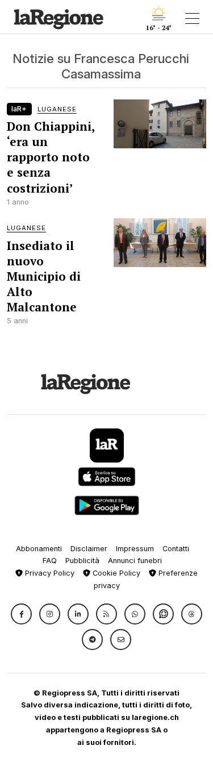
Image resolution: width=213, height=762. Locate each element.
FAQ (50, 560)
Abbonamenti (39, 548)
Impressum (135, 548)
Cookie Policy (115, 573)
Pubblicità (82, 560)
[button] (21, 613)
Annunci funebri (135, 560)
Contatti (175, 548)
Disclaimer (88, 548)
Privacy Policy (48, 573)
